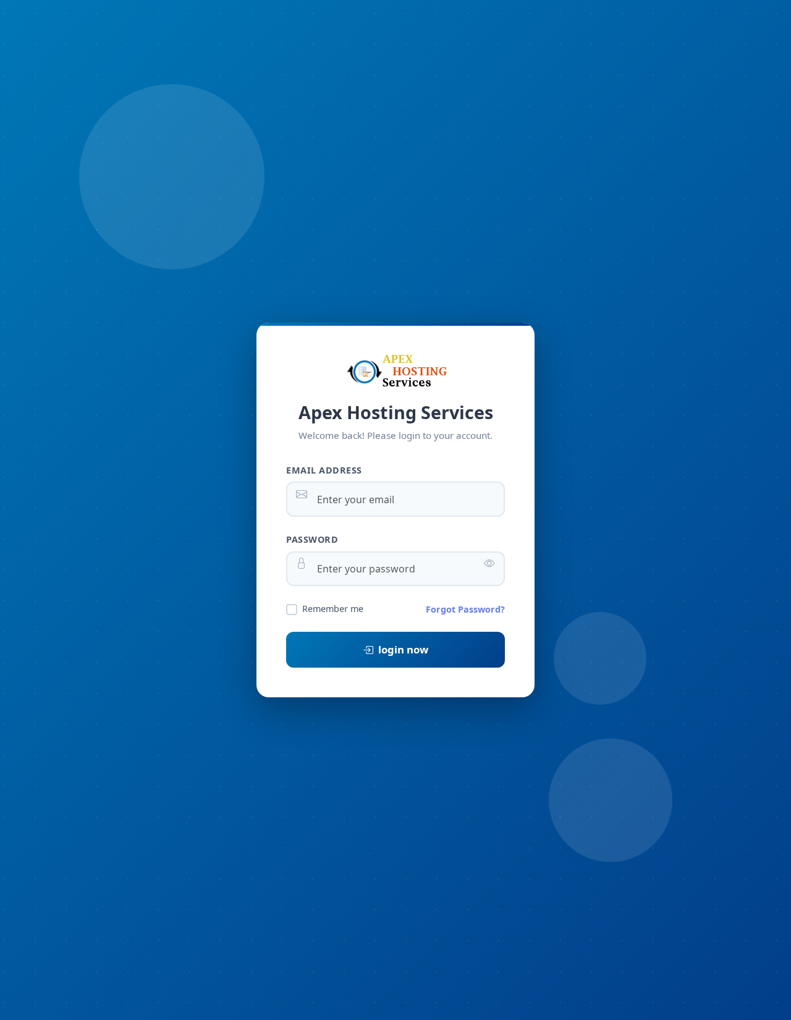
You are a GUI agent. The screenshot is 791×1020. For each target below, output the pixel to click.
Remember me (332, 608)
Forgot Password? (465, 609)
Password (312, 539)
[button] (489, 563)
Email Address (324, 470)
